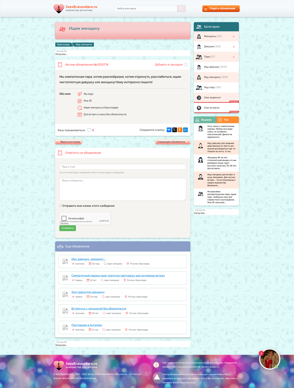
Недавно (206, 119)
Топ (226, 119)
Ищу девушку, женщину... (88, 259)
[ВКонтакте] (169, 129)
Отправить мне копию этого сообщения (88, 205)
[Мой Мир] (185, 129)
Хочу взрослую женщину (88, 292)
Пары (207, 56)
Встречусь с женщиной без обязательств (98, 308)
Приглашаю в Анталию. (86, 325)
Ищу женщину (212, 77)
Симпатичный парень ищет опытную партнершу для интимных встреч (118, 275)
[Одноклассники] (180, 129)
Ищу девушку (212, 67)
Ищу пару (209, 87)
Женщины (210, 36)
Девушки (209, 46)
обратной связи (187, 382)
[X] (174, 129)
